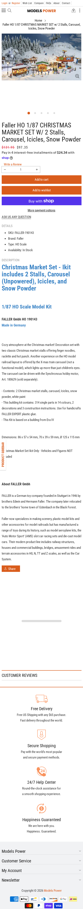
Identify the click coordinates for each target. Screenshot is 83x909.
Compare (39, 3)
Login (4, 3)
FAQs (48, 3)
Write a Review (13, 164)
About (56, 3)
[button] (4, 11)
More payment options (41, 210)
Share (12, 569)
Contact (66, 3)
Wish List (27, 3)
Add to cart (41, 180)
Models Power (53, 891)
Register (14, 3)
